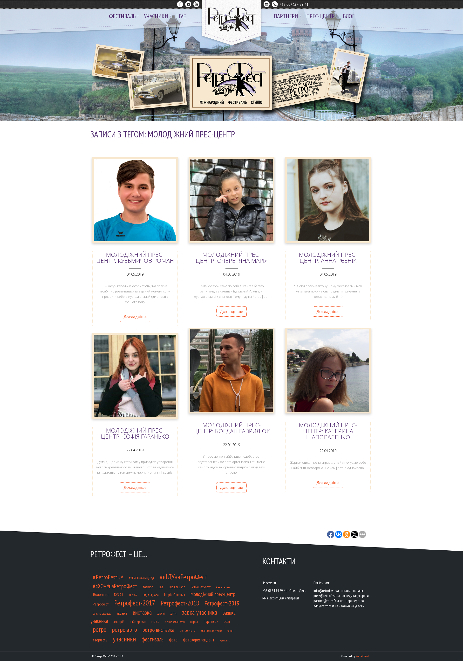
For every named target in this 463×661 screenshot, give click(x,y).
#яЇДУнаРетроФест (183, 576)
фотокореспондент (198, 640)
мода (155, 621)
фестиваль (152, 639)
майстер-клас (138, 622)
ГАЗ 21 (118, 594)
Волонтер (101, 594)
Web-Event (362, 656)
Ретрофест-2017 (134, 602)
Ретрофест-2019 (221, 603)
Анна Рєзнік (223, 587)
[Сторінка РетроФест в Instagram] (188, 3)
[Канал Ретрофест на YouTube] (196, 3)
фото (173, 640)
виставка (142, 612)
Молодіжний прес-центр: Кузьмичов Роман (135, 257)
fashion (148, 586)
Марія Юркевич (174, 594)
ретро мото (188, 630)
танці (230, 631)
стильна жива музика (211, 631)
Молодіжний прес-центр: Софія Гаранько (135, 433)
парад (194, 622)
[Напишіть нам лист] (266, 3)
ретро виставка (158, 629)
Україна (122, 613)
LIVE (161, 587)
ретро (99, 629)
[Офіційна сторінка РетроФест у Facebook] (180, 3)
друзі (161, 613)
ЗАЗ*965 (133, 595)
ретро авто (124, 629)
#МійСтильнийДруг (141, 578)
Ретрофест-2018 (180, 603)
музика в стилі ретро (175, 622)
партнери (211, 621)
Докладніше (135, 317)
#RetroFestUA (108, 577)
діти (173, 613)
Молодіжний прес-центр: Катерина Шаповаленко (328, 431)
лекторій (119, 622)
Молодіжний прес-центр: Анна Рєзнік (328, 257)
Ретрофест (101, 604)
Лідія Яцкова (151, 595)
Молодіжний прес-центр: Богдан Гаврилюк (231, 428)
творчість (100, 640)
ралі (227, 621)
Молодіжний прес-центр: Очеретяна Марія (232, 257)
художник (225, 640)
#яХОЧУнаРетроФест (115, 586)
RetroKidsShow (201, 586)
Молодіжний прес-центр (213, 594)
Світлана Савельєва (102, 613)
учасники (124, 638)
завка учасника (199, 612)
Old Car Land (177, 587)
